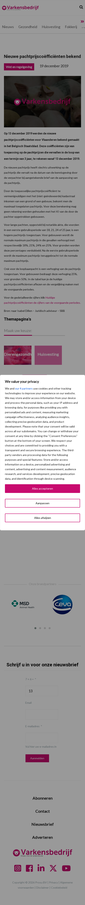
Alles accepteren (42, 488)
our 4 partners (24, 388)
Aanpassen (42, 503)
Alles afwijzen (42, 517)
